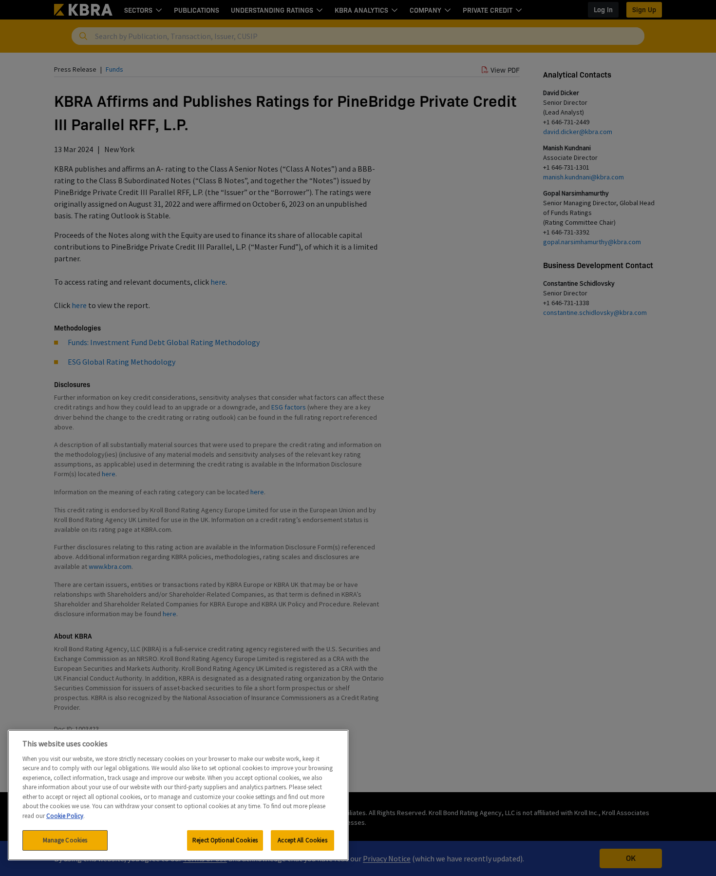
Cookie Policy (64, 816)
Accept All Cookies (302, 840)
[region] (178, 795)
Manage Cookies (65, 840)
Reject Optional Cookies (225, 840)
